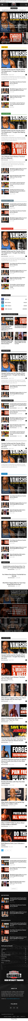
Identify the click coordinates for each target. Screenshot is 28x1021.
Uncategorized (4, 800)
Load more (14, 888)
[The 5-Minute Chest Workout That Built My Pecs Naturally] (11, 38)
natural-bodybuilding (4, 222)
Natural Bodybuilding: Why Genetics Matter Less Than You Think (20, 342)
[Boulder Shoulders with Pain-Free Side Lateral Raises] (14, 773)
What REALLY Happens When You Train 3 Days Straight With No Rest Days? (7, 342)
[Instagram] (11, 1008)
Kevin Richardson (4, 74)
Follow (25, 302)
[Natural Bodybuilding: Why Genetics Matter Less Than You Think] (5, 98)
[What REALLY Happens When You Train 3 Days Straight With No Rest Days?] (5, 91)
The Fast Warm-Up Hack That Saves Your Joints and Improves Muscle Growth (17, 104)
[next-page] (4, 110)
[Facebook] (14, 1008)
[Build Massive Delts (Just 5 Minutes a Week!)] (14, 835)
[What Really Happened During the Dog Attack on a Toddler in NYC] (14, 794)
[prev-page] (2, 110)
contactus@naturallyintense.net (13, 998)
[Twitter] (17, 1008)
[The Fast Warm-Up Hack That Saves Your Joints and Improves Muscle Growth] (5, 105)
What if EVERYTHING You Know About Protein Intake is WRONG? (12, 823)
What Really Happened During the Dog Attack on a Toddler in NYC (12, 803)
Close (8, 2)
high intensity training (6, 39)
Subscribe (25, 308)
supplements (4, 23)
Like (26, 299)
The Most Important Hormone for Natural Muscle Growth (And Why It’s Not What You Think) (17, 191)
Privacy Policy (14, 1018)
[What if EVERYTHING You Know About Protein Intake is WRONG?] (14, 815)
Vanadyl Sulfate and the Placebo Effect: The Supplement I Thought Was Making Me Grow (13, 71)
